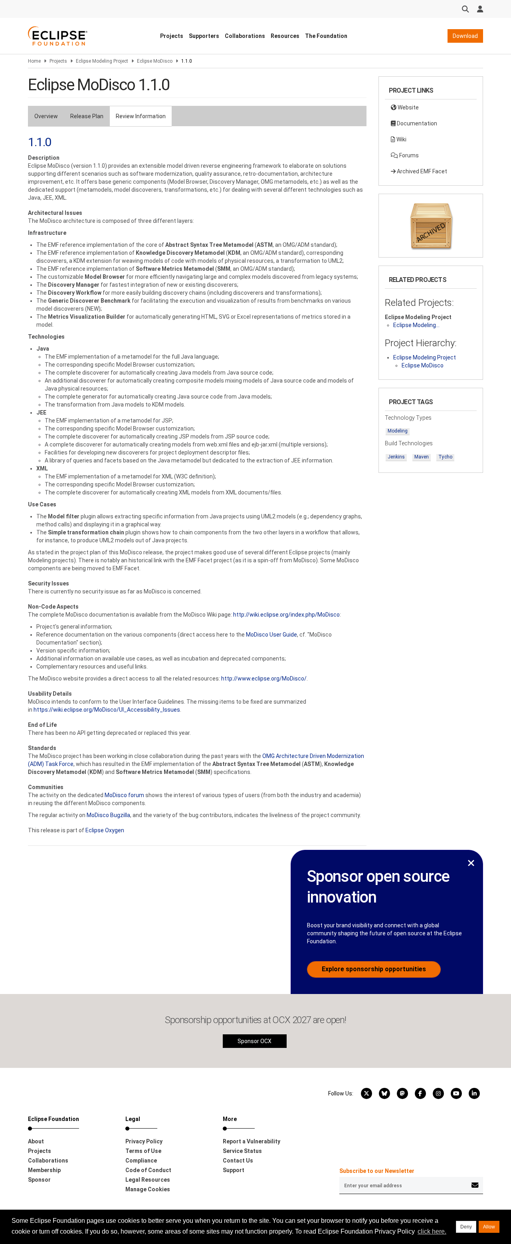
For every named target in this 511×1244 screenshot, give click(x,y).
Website (407, 107)
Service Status (242, 1151)
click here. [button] (432, 1231)
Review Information (141, 116)
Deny (466, 1227)
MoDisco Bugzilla (108, 815)
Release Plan (86, 116)
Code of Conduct (148, 1170)
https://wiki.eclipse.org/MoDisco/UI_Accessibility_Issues (107, 709)
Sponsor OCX (254, 1041)
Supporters (204, 36)
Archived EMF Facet (421, 171)
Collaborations (245, 36)
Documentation (416, 123)
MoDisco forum (124, 795)
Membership (44, 1170)
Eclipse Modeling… (416, 325)
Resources (285, 36)
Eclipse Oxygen (104, 830)
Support (233, 1170)
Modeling (398, 431)
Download (465, 36)
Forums (408, 155)
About (36, 1141)
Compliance (141, 1160)
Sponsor (39, 1180)
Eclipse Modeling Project (102, 61)
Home (34, 61)
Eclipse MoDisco (154, 61)
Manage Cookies (147, 1189)
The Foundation (326, 36)
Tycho (445, 457)
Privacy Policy (143, 1141)
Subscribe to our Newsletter (376, 1171)
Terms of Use (143, 1151)
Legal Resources (147, 1180)
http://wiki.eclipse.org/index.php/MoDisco (286, 614)
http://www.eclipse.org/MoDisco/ (264, 678)
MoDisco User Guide (271, 634)
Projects (171, 36)
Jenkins (396, 457)
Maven (421, 457)
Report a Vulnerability (251, 1141)
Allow (489, 1227)
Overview (46, 116)
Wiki (400, 139)
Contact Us (238, 1160)
